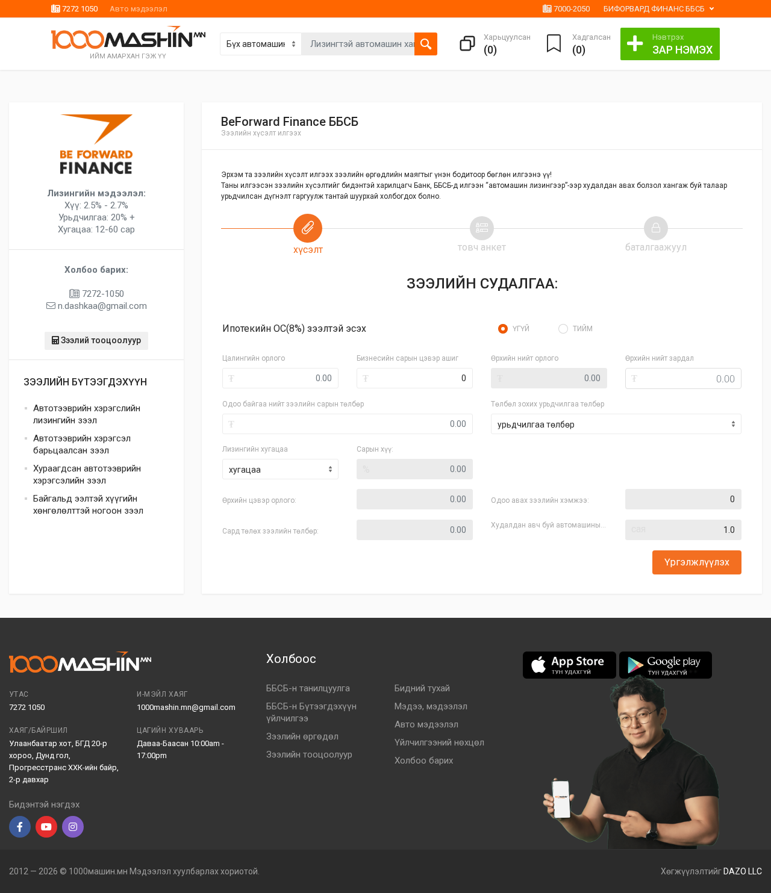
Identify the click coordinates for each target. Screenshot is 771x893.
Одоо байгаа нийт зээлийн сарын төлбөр (293, 404)
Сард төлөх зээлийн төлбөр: (270, 531)
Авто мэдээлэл (138, 9)
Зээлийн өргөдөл (302, 736)
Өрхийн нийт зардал (659, 358)
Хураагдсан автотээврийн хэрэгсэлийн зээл (87, 474)
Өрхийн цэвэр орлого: (259, 500)
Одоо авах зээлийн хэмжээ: (540, 500)
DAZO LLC (742, 871)
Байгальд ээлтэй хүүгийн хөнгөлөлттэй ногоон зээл (88, 504)
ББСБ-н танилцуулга (308, 688)
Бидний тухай (422, 688)
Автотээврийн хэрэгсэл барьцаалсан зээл (82, 444)
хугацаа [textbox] (245, 470)
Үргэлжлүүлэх (696, 562)
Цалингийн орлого (253, 358)
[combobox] (280, 469)
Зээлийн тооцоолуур (309, 754)
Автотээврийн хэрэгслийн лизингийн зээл (86, 414)
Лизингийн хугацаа (255, 449)
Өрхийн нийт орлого (524, 358)
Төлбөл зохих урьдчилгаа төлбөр (547, 404)
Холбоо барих (424, 760)
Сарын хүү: (375, 449)
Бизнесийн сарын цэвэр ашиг (407, 358)
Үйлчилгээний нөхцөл (439, 742)
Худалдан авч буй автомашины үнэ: (549, 525)
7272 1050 (79, 9)
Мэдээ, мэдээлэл (431, 706)
